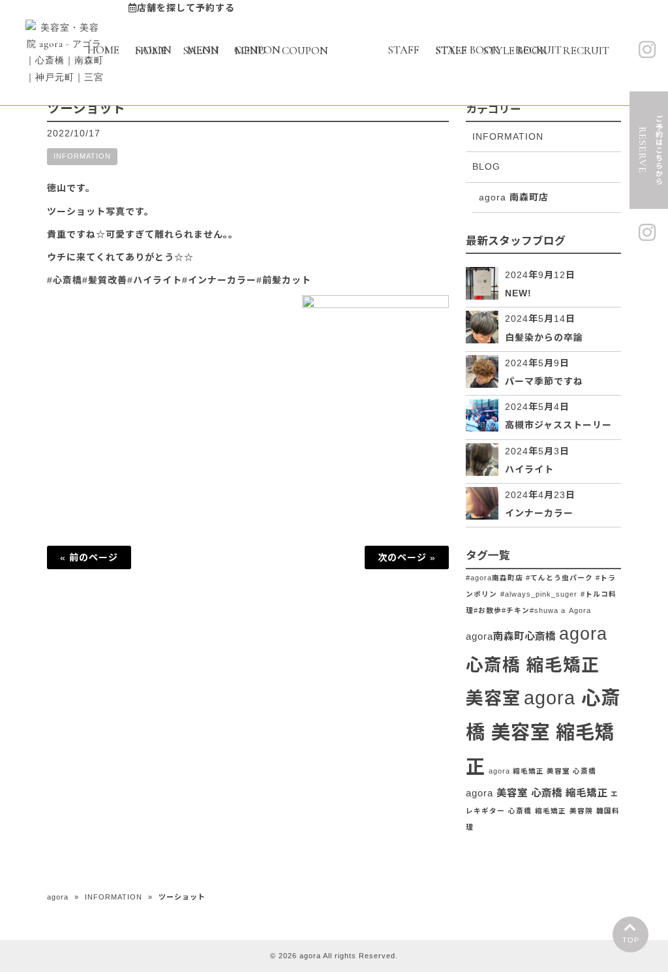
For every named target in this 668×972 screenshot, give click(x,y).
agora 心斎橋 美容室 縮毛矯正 (543, 732)
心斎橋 (520, 811)
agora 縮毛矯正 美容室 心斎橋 (542, 771)
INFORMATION (82, 156)
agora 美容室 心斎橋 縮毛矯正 (536, 792)
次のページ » (407, 557)
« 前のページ (89, 557)
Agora (580, 610)
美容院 (581, 811)
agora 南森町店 (514, 197)
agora (57, 897)
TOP (630, 940)
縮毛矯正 (550, 811)
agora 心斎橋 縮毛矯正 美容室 (536, 666)
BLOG (486, 166)
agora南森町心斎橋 (511, 636)
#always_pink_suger (538, 594)
